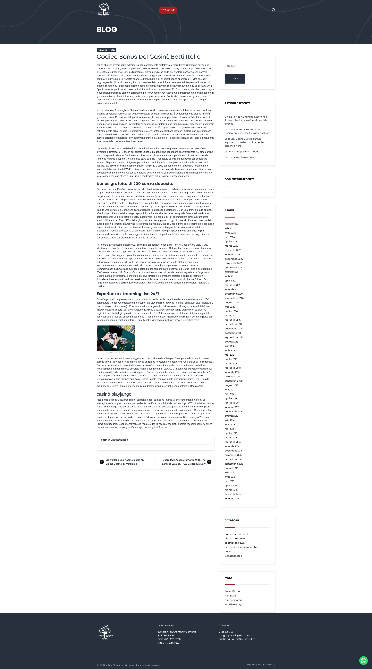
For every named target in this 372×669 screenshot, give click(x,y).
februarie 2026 (233, 250)
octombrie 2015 (233, 459)
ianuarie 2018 (232, 372)
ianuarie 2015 (232, 499)
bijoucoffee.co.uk (235, 538)
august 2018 (231, 342)
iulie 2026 (230, 228)
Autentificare (232, 591)
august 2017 (231, 385)
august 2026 (231, 224)
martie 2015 (231, 490)
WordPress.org (233, 604)
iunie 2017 (230, 390)
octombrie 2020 (234, 294)
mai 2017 (229, 394)
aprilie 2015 (231, 485)
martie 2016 (231, 438)
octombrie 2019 (233, 324)
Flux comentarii (233, 600)
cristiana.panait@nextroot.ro (237, 639)
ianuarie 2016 (232, 446)
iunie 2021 (230, 276)
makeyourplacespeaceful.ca (241, 547)
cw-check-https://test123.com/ (242, 152)
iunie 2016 (230, 424)
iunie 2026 (230, 233)
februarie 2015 (232, 494)
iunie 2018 (230, 350)
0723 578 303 (168, 10)
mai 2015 (229, 481)
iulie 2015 (229, 472)
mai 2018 (229, 355)
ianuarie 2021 (232, 289)
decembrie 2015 (233, 451)
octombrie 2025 (233, 267)
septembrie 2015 (234, 464)
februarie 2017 (232, 403)
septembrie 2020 (234, 298)
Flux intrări (230, 596)
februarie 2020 (233, 320)
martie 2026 (231, 246)
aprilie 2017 (231, 398)
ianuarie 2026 (232, 254)
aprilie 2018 (231, 359)
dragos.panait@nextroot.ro (236, 635)
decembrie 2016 (234, 411)
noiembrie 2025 (233, 263)
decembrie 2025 (234, 259)
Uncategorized (119, 440)
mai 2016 (229, 429)
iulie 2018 (230, 346)
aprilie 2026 (231, 241)
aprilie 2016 (231, 433)
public (228, 551)
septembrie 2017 (234, 381)
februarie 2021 (232, 285)
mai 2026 (230, 237)
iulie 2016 (230, 420)
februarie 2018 (233, 368)
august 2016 (231, 416)
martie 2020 (231, 315)
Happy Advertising (266, 665)
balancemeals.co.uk (236, 534)
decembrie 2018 (234, 329)
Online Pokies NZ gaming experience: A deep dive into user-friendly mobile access (246, 120)
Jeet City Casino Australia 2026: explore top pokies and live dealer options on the (244, 142)
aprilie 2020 (231, 311)
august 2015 (231, 468)
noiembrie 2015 (233, 455)
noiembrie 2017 (233, 376)
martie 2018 (231, 363)
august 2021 (231, 272)
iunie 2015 (230, 477)
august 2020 (232, 302)
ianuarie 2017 (232, 407)
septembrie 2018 (234, 337)
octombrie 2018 (233, 333)
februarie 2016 (233, 442)
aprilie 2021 (231, 281)
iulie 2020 (230, 307)
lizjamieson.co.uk (235, 543)
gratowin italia (149, 79)
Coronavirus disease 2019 (239, 157)
